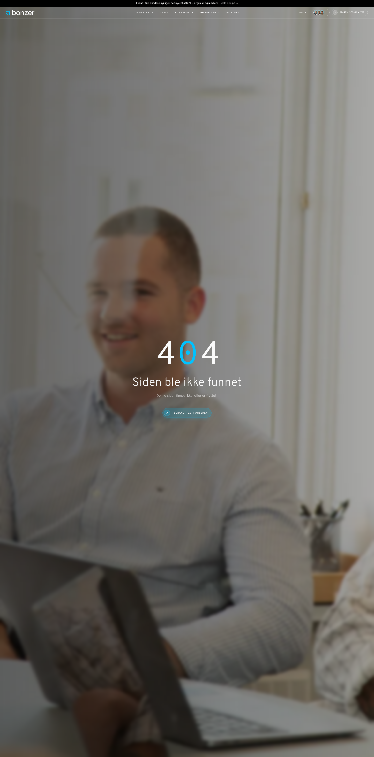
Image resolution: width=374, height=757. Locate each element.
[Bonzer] (20, 12)
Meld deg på (228, 3)
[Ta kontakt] (321, 12)
